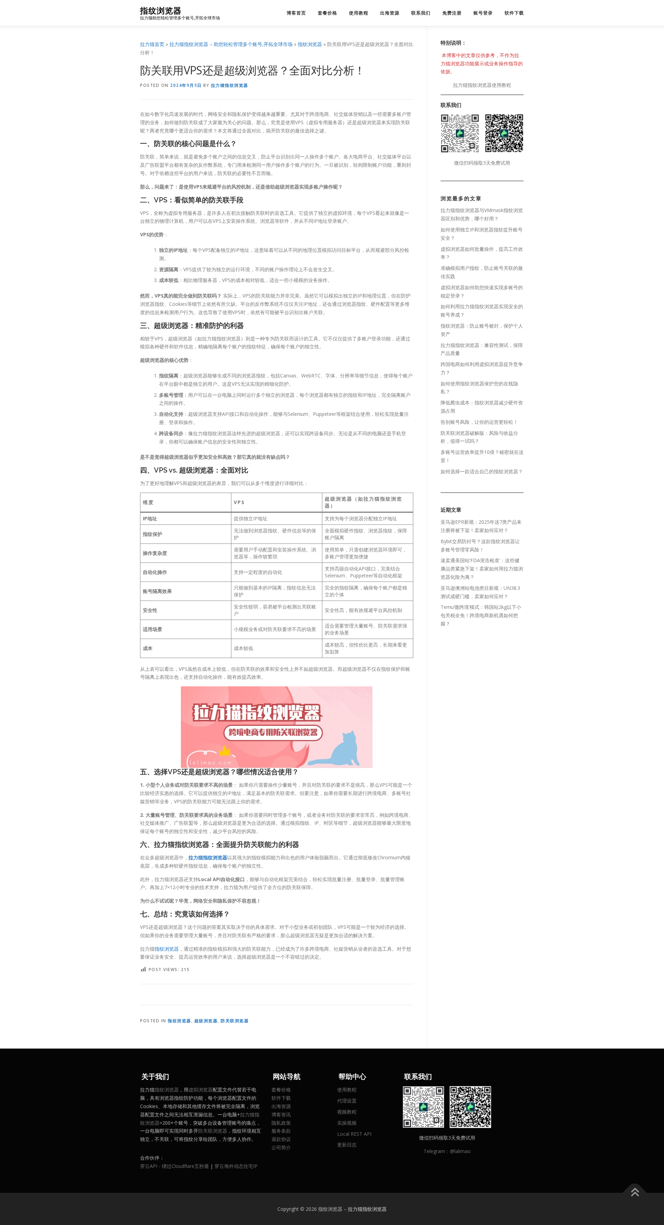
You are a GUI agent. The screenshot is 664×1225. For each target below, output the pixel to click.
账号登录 (483, 13)
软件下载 (514, 13)
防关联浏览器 (235, 1021)
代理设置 (347, 1100)
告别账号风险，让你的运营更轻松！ (479, 422)
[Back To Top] (634, 1192)
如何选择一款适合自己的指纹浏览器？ (482, 471)
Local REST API (354, 1134)
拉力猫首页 (152, 44)
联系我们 (421, 13)
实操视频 (347, 1122)
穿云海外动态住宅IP (236, 1166)
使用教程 (358, 13)
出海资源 (389, 13)
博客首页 (296, 13)
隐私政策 (281, 1122)
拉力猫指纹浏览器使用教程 (482, 85)
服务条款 (281, 1130)
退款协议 (281, 1139)
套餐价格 (327, 13)
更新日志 (347, 1144)
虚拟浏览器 (200, 1089)
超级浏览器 (206, 1021)
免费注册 (452, 13)
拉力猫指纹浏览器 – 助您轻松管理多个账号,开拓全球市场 (231, 44)
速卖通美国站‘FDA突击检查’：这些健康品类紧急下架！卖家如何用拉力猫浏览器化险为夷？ (482, 568)
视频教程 (347, 1111)
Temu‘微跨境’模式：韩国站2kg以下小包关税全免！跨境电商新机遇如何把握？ (481, 615)
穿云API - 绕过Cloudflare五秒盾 (174, 1166)
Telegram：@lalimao (447, 1151)
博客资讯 (281, 1114)
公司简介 (281, 1147)
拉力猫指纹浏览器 (229, 85)
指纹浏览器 (161, 10)
